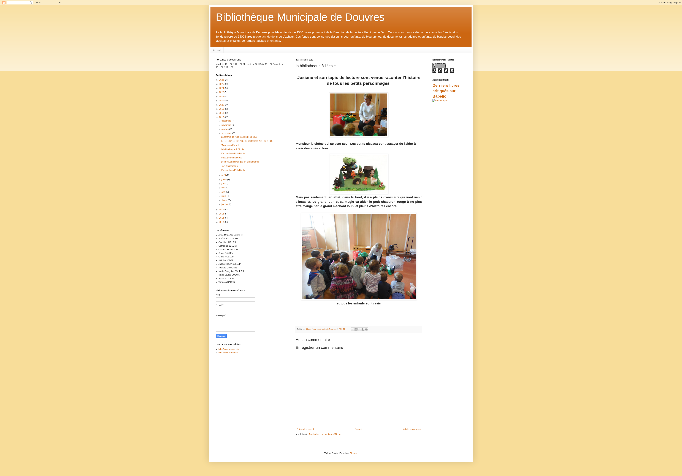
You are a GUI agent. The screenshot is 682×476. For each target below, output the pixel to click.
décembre (226, 121)
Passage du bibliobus (231, 157)
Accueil (217, 50)
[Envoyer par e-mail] (353, 329)
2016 (221, 209)
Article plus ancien (412, 429)
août (223, 175)
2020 (221, 105)
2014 (221, 218)
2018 (221, 113)
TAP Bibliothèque (229, 166)
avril (223, 192)
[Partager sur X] (359, 329)
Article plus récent (305, 429)
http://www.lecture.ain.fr (229, 349)
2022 (221, 96)
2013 (221, 222)
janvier (225, 204)
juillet (224, 179)
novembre (226, 125)
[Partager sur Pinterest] (366, 329)
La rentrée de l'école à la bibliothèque (239, 137)
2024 (221, 88)
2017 (221, 117)
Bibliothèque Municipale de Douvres (300, 17)
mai (223, 187)
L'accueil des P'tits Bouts (233, 153)
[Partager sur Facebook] (363, 329)
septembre (226, 133)
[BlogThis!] (356, 329)
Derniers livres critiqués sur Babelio (445, 91)
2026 (221, 80)
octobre (225, 129)
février (224, 200)
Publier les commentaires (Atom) (324, 434)
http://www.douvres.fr (228, 352)
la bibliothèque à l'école (232, 149)
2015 (221, 214)
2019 (221, 109)
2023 (221, 92)
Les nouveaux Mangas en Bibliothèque (240, 162)
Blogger (353, 453)
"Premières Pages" (230, 145)
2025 (221, 84)
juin (223, 183)
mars (224, 196)
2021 (221, 100)
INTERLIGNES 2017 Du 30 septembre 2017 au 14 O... (247, 141)
